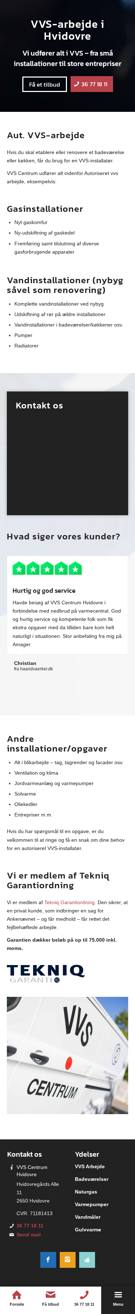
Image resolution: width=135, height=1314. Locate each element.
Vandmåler (87, 1217)
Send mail (29, 1235)
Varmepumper (91, 1204)
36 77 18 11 (30, 1225)
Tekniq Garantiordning (69, 902)
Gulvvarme (88, 1229)
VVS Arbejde (90, 1166)
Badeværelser (91, 1179)
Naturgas (86, 1192)
